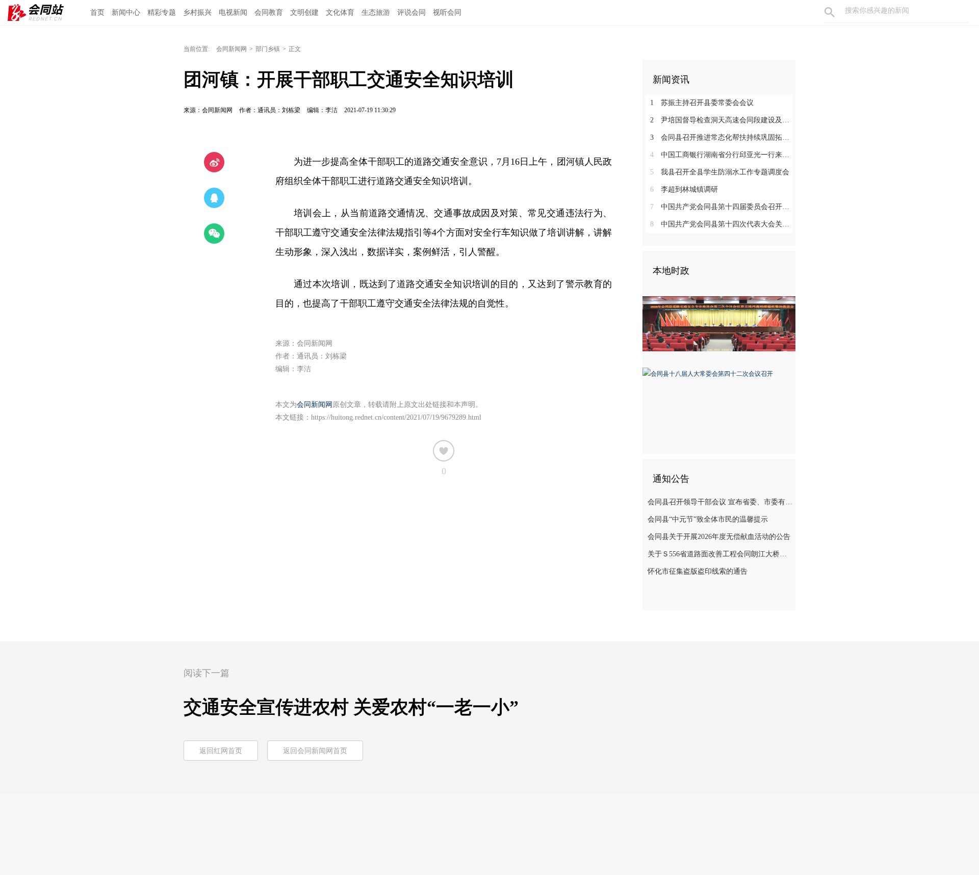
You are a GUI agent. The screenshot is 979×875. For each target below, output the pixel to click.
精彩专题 (161, 12)
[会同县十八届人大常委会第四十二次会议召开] (707, 373)
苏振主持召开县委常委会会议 (702, 103)
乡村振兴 (197, 12)
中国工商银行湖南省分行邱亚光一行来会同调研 (722, 155)
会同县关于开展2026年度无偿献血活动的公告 (719, 537)
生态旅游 (376, 12)
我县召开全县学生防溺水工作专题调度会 (719, 172)
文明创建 (304, 12)
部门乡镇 (267, 49)
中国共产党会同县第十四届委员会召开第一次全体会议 (722, 207)
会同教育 (268, 12)
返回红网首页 (220, 751)
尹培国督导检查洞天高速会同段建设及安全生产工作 (722, 120)
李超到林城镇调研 (684, 189)
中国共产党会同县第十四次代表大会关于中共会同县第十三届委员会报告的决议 (722, 224)
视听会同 (447, 12)
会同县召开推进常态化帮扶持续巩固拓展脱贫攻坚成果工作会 (722, 137)
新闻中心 (126, 12)
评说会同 (411, 12)
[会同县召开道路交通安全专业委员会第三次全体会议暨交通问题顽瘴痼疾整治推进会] (718, 323)
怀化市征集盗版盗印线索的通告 (698, 571)
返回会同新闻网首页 (315, 751)
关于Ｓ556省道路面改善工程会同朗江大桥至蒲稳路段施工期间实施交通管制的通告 (720, 554)
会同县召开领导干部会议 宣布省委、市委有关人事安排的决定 (720, 502)
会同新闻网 (231, 49)
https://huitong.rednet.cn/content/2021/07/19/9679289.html (396, 417)
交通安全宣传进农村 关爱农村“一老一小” (351, 707)
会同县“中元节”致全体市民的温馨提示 (708, 519)
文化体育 (340, 12)
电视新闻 (233, 12)
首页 (97, 12)
